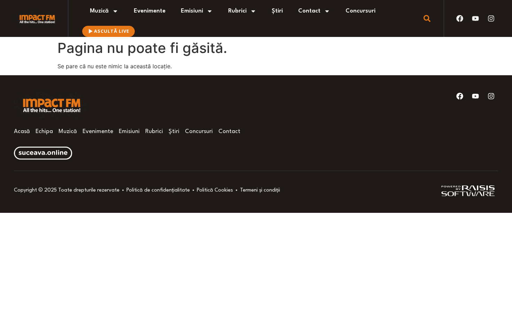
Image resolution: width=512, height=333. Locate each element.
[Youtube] (475, 18)
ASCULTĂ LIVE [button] (111, 31)
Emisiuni (192, 11)
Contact (309, 11)
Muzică (99, 11)
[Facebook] (460, 18)
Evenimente (149, 11)
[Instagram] (491, 18)
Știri (277, 11)
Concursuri (360, 11)
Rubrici (237, 11)
